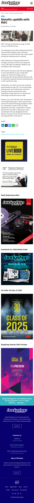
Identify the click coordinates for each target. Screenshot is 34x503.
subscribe (20, 403)
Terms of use (14, 490)
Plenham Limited (19, 497)
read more (17, 426)
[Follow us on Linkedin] (18, 493)
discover (17, 473)
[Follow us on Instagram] (15, 493)
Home (6, 487)
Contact (8, 490)
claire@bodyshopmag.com (17, 453)
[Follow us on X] (20, 493)
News (3, 16)
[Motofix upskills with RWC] (17, 41)
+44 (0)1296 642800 (17, 441)
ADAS (3, 134)
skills (16, 134)
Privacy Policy (23, 490)
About (20, 487)
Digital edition (13, 487)
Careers (25, 487)
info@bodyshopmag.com (17, 447)
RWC (12, 134)
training (21, 134)
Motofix (7, 134)
